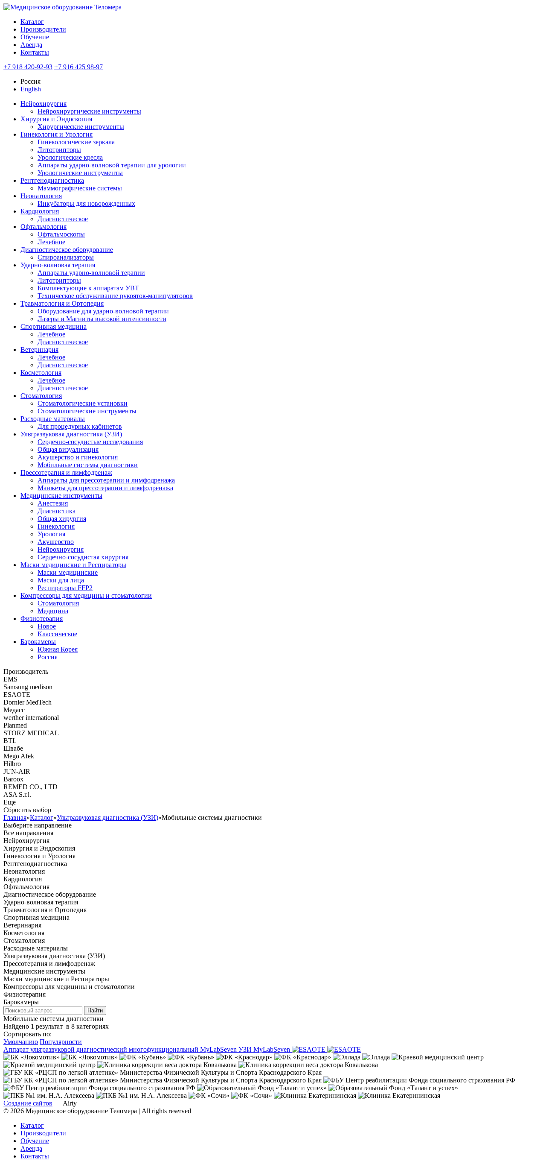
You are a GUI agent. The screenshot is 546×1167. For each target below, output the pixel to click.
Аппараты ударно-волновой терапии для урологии (112, 165)
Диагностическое (63, 218)
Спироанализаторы (66, 257)
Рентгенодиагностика (52, 180)
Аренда (31, 44)
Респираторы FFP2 (65, 587)
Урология (51, 534)
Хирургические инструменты (81, 126)
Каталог (32, 21)
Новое (47, 626)
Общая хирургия (62, 518)
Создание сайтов (27, 1103)
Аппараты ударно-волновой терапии (91, 272)
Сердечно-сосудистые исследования (90, 441)
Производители (43, 29)
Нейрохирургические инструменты (89, 111)
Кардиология (39, 211)
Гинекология (56, 526)
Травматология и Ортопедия (62, 303)
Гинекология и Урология (56, 134)
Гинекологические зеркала (76, 142)
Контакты (34, 52)
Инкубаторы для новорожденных (86, 203)
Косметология (40, 372)
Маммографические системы (80, 188)
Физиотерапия (41, 618)
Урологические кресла (70, 157)
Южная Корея (58, 649)
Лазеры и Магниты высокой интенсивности (102, 318)
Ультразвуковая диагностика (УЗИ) (71, 434)
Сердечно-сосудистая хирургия (83, 557)
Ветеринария (39, 349)
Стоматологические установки (83, 403)
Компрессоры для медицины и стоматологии (86, 595)
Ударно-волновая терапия (57, 265)
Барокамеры (38, 641)
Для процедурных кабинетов (80, 426)
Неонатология (41, 195)
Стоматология (41, 395)
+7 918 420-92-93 (27, 66)
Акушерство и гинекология (78, 457)
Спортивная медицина (53, 326)
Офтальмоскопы (61, 234)
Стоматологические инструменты (87, 411)
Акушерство (56, 541)
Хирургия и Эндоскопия (56, 119)
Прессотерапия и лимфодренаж (66, 472)
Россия (48, 657)
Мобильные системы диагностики (88, 464)
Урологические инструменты (80, 172)
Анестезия (53, 503)
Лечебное (51, 242)
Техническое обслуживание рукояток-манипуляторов (115, 295)
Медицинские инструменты (61, 495)
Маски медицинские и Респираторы (73, 564)
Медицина (53, 610)
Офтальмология (43, 226)
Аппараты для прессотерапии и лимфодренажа (106, 480)
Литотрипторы (59, 149)
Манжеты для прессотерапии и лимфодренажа (105, 487)
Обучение (34, 37)
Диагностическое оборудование (66, 249)
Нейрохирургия (43, 103)
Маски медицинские (68, 572)
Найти (95, 1010)
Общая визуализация (68, 449)
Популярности (61, 1041)
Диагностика (57, 511)
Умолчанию (20, 1041)
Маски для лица (61, 580)
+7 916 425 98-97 (78, 66)
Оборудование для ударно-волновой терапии (103, 311)
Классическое (57, 634)
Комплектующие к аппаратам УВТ (88, 288)
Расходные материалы (52, 418)
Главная (14, 817)
